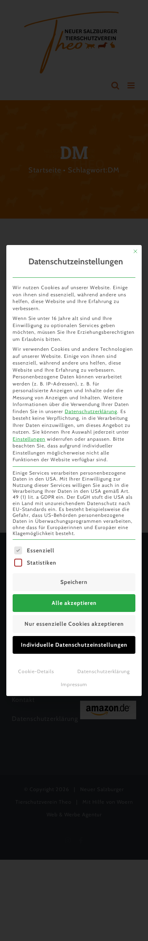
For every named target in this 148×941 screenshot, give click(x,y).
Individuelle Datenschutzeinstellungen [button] (74, 644)
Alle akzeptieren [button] (74, 602)
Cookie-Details (36, 671)
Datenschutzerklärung (91, 411)
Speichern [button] (74, 582)
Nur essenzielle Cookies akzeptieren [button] (74, 623)
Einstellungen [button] (29, 439)
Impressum (74, 684)
